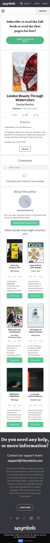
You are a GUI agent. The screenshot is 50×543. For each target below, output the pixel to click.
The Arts (25, 149)
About (27, 3)
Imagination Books (29, 108)
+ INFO (36, 3)
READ (25, 71)
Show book (14, 296)
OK (20, 541)
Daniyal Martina (25, 104)
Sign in (42, 11)
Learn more (28, 541)
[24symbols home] (9, 3)
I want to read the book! (25, 40)
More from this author (25, 223)
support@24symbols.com (25, 460)
